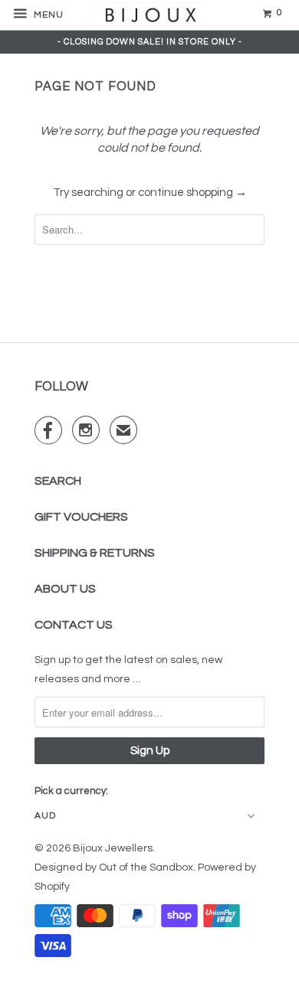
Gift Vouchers (81, 517)
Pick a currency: (71, 791)
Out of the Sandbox (146, 867)
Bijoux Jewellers (113, 848)
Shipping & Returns (94, 553)
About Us (65, 589)
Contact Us (73, 625)
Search (57, 481)
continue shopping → (192, 192)
